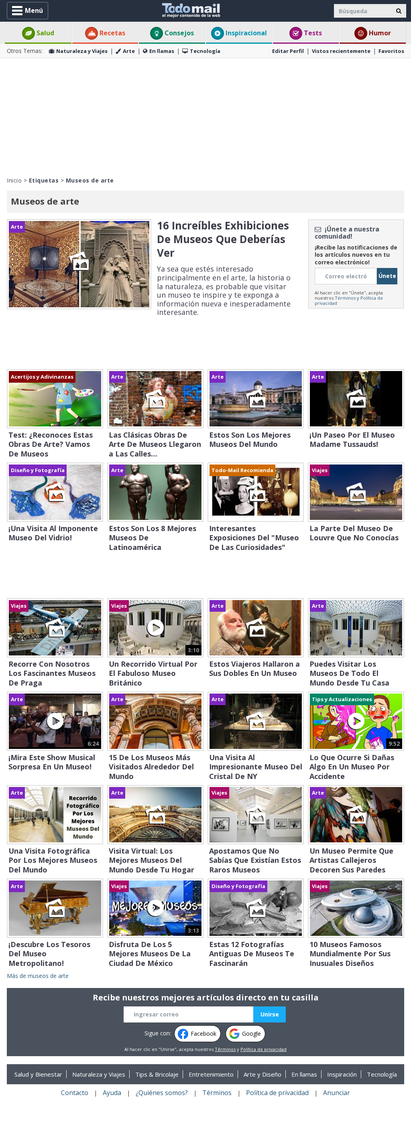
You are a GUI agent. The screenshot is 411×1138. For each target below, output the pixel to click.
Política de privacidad (263, 1049)
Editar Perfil (288, 51)
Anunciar (336, 1092)
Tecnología (205, 51)
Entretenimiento (211, 1074)
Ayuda (112, 1092)
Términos (345, 298)
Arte (129, 51)
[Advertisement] (205, 116)
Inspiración (342, 1074)
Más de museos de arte (38, 976)
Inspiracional (245, 32)
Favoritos (391, 51)
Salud (44, 32)
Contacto (74, 1092)
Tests (312, 32)
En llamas (161, 51)
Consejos (178, 32)
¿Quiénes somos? (162, 1092)
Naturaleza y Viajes (82, 51)
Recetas (111, 32)
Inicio (14, 180)
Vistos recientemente (341, 51)
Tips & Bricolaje (157, 1074)
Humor (379, 32)
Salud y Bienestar (38, 1074)
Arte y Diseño (262, 1074)
